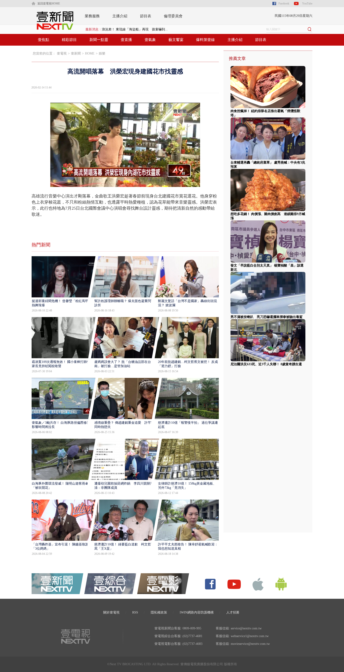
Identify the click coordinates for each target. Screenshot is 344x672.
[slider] (125, 183)
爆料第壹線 (205, 40)
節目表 (145, 16)
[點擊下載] (258, 584)
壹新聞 (76, 53)
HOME (90, 53)
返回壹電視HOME (48, 3)
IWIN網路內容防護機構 (197, 612)
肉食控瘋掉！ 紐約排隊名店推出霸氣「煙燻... (135, 29)
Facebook (283, 3)
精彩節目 (69, 40)
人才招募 (232, 612)
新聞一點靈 (98, 40)
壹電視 (62, 53)
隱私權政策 (159, 612)
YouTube (307, 3)
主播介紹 (119, 16)
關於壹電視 (111, 612)
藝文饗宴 (175, 40)
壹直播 (126, 40)
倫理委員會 (173, 16)
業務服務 (92, 16)
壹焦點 (43, 40)
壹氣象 (150, 40)
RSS (135, 612)
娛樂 (102, 53)
